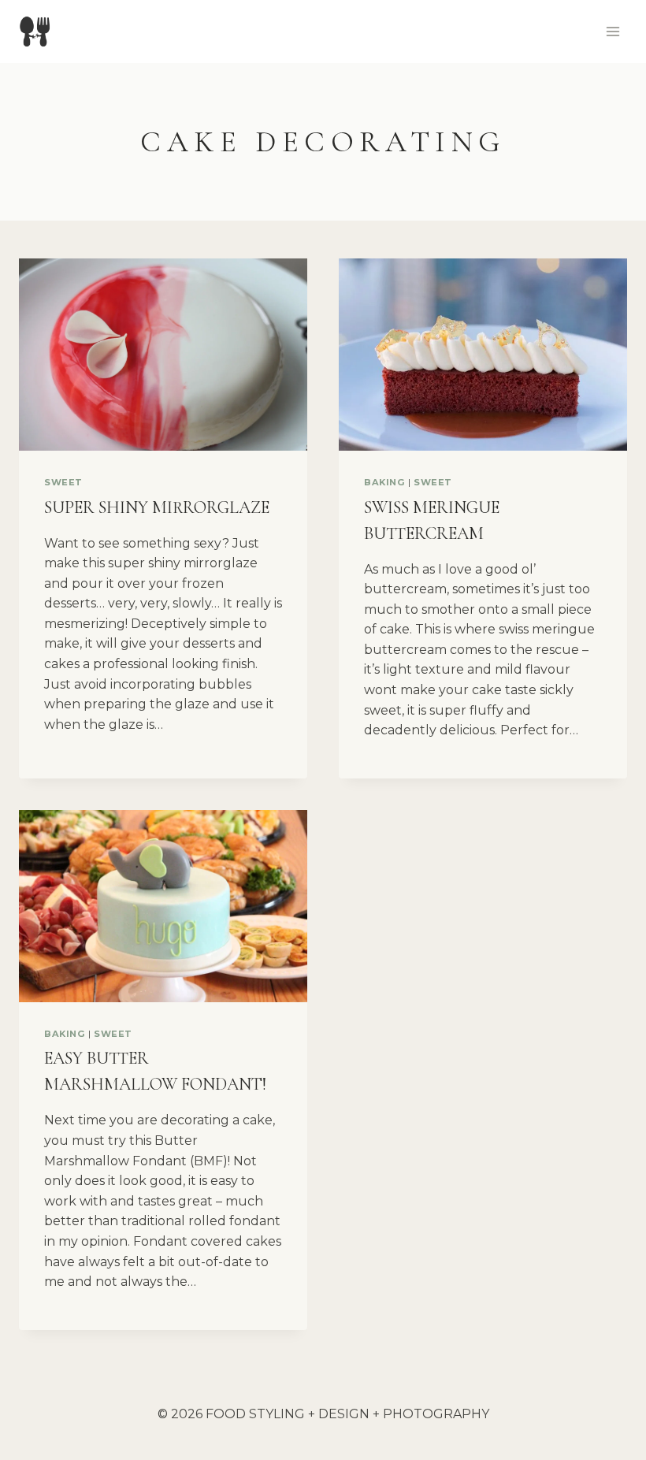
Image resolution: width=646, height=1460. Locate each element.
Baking (384, 482)
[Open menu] (612, 31)
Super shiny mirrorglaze (156, 507)
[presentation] (163, 354)
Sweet (63, 482)
